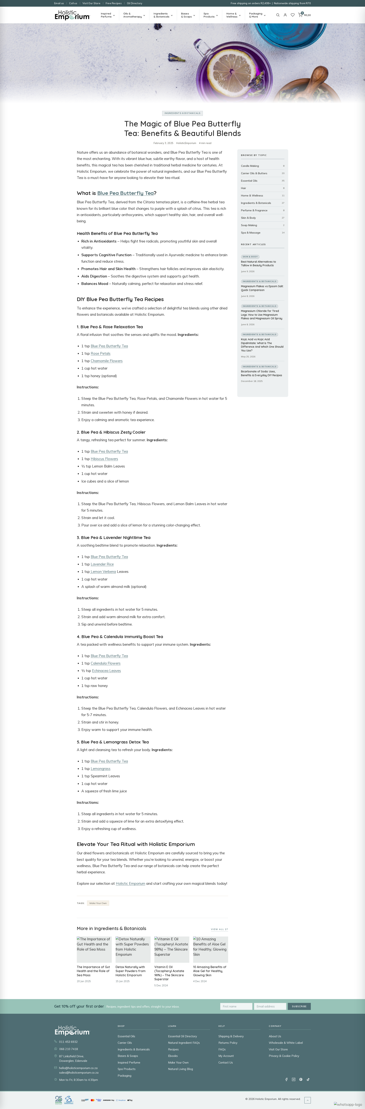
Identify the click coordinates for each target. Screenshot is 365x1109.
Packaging (124, 1075)
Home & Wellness (252, 195)
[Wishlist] (293, 15)
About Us (275, 1036)
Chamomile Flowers (107, 361)
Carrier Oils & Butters (254, 173)
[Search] (278, 15)
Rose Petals (100, 353)
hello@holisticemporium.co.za (78, 1068)
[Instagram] (293, 1079)
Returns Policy (227, 1043)
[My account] (285, 15)
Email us (59, 3)
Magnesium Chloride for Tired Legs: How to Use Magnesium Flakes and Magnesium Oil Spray (261, 314)
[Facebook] (286, 1079)
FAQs (222, 1049)
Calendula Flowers (106, 663)
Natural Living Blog (180, 1069)
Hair (243, 188)
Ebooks (173, 1056)
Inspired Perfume (129, 1062)
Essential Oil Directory (182, 1036)
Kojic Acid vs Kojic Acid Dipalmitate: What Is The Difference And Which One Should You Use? (262, 345)
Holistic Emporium (130, 883)
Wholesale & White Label (286, 1043)
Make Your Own (98, 903)
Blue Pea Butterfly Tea (125, 193)
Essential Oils (249, 180)
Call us (73, 3)
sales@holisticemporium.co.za (78, 1072)
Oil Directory (134, 3)
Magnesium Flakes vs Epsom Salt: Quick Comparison (262, 288)
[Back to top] (307, 1100)
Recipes (173, 1049)
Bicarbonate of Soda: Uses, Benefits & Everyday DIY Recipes (261, 373)
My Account (226, 1056)
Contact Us (225, 1062)
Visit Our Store (91, 3)
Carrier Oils (125, 1043)
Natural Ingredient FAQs (184, 1043)
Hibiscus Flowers (104, 458)
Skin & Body (248, 217)
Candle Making (250, 166)
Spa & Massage (250, 232)
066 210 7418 (68, 1049)
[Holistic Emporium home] (72, 15)
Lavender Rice (102, 564)
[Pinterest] (301, 1079)
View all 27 (219, 929)
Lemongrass (100, 768)
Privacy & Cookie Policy (284, 1056)
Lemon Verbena (103, 571)
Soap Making (249, 225)
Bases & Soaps (128, 1056)
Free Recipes (114, 3)
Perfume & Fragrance (254, 210)
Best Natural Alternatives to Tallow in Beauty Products (258, 263)
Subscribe (299, 1006)
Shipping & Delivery (231, 1036)
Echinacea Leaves (106, 670)
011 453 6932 (68, 1042)
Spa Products (127, 1069)
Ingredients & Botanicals (183, 113)
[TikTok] (308, 1079)
